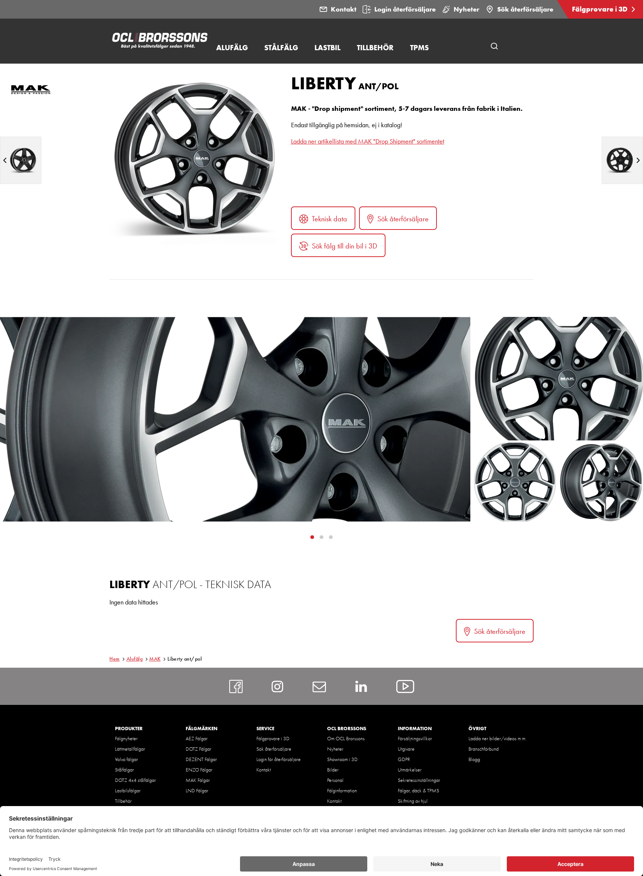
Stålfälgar (124, 769)
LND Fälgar (197, 790)
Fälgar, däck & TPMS (418, 790)
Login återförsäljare (405, 9)
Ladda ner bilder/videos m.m (496, 738)
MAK (155, 658)
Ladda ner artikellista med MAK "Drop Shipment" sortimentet (367, 141)
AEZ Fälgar (197, 738)
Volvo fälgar (126, 759)
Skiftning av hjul (413, 801)
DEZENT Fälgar (201, 759)
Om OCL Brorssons (346, 738)
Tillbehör (123, 801)
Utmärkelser (410, 769)
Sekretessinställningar (419, 780)
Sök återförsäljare (525, 9)
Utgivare (406, 748)
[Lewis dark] (20, 160)
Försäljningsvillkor (415, 738)
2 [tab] (331, 537)
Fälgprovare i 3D (600, 9)
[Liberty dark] (622, 160)
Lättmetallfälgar (130, 748)
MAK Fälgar (198, 780)
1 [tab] (321, 537)
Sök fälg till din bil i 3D (344, 246)
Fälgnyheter (126, 738)
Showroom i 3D (342, 759)
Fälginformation (342, 790)
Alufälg (135, 658)
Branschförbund (483, 748)
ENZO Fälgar (199, 769)
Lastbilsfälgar (128, 790)
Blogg (474, 759)
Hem (114, 658)
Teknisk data (329, 219)
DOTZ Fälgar (198, 748)
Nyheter (466, 9)
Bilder (333, 769)
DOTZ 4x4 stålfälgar (135, 780)
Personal (335, 780)
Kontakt (343, 9)
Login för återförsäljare (278, 759)
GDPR (404, 759)
